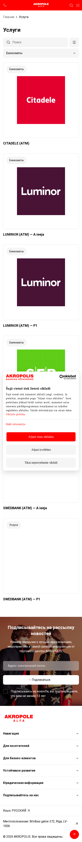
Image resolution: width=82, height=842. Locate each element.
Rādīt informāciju (15, 424)
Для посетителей (16, 746)
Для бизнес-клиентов (19, 758)
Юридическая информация (23, 783)
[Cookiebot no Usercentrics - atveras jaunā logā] (64, 377)
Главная (8, 17)
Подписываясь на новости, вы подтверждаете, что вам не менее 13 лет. (44, 694)
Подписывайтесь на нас (21, 795)
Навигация (11, 733)
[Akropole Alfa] (41, 5)
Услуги (23, 17)
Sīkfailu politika (15, 414)
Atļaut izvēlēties (41, 449)
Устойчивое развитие (19, 770)
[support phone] (5, 5)
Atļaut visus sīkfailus (41, 436)
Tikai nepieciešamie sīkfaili (41, 462)
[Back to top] (74, 834)
